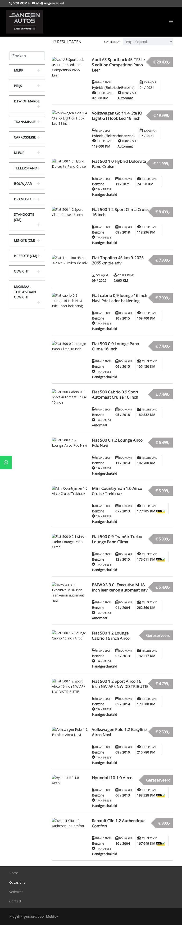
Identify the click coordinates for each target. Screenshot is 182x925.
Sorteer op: (112, 42)
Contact (15, 901)
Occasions (17, 882)
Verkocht (16, 892)
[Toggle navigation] (171, 21)
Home (14, 873)
